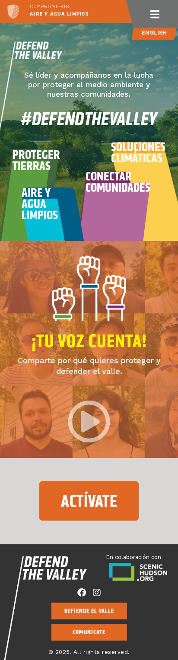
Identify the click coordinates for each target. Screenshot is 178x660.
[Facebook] (81, 592)
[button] (155, 14)
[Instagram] (96, 592)
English (154, 32)
